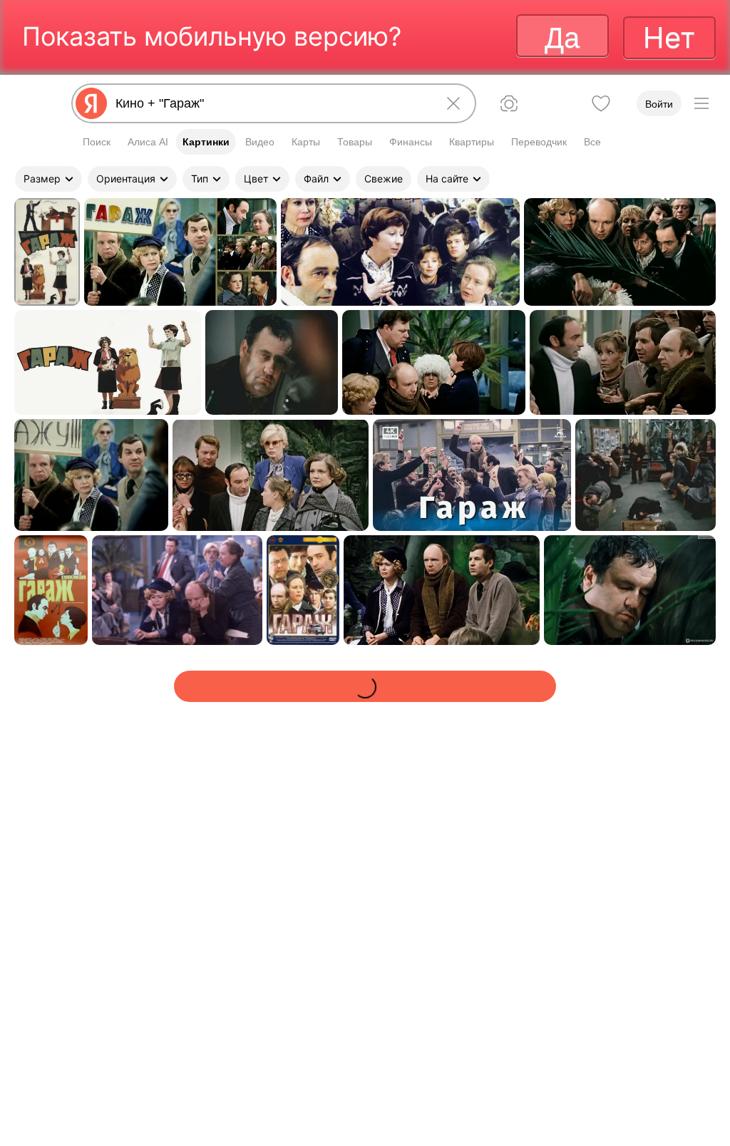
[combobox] (271, 103)
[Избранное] (601, 103)
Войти (659, 104)
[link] (47, 252)
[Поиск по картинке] (509, 103)
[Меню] (701, 103)
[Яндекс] (91, 103)
